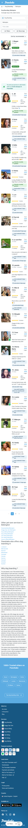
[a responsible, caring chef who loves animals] (14, 130)
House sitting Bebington (7, 539)
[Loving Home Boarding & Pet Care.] (14, 70)
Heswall (3, 560)
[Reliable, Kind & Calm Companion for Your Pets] (14, 474)
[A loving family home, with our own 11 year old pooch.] (14, 381)
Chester (3, 556)
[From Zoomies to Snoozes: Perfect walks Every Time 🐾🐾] (14, 406)
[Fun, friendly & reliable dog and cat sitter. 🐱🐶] (14, 155)
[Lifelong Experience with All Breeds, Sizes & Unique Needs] (14, 203)
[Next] (19, 513)
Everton (3, 564)
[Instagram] (10, 814)
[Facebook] (2, 814)
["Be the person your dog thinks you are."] (14, 428)
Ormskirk (3, 554)
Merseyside (4, 549)
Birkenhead (4, 552)
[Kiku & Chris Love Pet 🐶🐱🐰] (14, 298)
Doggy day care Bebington (8, 530)
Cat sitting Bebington (7, 535)
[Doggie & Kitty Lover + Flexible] (14, 321)
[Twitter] (6, 814)
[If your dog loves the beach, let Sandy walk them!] (14, 452)
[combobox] (14, 18)
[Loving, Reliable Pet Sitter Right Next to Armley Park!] (14, 180)
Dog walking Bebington (7, 532)
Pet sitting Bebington (7, 537)
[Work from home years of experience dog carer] (14, 337)
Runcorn (3, 550)
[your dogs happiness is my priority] (14, 274)
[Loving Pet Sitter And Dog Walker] (14, 497)
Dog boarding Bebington (7, 528)
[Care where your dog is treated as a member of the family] (14, 48)
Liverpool (3, 547)
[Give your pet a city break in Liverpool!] (14, 250)
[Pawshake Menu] (2, 2)
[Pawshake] (10, 2)
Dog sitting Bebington (7, 533)
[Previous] (8, 513)
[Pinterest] (14, 814)
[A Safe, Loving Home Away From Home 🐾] (14, 104)
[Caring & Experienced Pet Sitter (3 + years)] (14, 355)
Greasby (3, 562)
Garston (3, 558)
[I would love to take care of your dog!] (14, 226)
